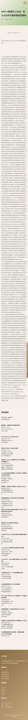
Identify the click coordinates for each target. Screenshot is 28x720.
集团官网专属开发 (5, 674)
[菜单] (25, 3)
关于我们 (3, 687)
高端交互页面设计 (5, 678)
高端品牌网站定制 (5, 672)
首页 (2, 19)
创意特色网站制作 (5, 676)
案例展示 (3, 689)
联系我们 (3, 694)
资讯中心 (7, 19)
